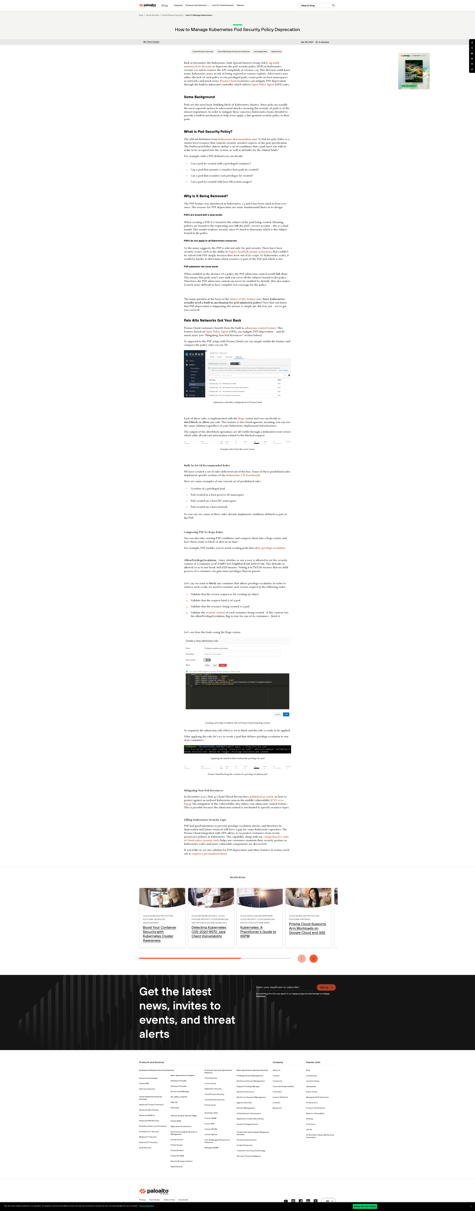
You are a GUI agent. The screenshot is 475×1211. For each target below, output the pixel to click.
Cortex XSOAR (211, 1129)
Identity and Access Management (251, 1081)
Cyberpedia (311, 1086)
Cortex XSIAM (210, 1118)
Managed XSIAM (211, 1148)
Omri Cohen (153, 41)
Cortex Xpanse (211, 1134)
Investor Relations (280, 1097)
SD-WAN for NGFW (179, 1097)
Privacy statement (146, 1206)
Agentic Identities (244, 1103)
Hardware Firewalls (179, 1081)
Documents (183, 1200)
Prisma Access (177, 1145)
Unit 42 (309, 1130)
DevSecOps (159, 919)
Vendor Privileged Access (247, 1124)
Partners (240, 5)
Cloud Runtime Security (214, 1100)
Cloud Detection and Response (256, 915)
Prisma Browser (177, 1150)
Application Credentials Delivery (250, 1119)
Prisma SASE (176, 1121)
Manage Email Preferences (317, 1097)
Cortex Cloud (210, 1083)
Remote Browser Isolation (182, 1161)
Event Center (312, 1092)
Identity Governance (245, 1092)
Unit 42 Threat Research (223, 5)
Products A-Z (312, 1103)
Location (276, 1103)
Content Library (312, 1081)
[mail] (472, 64)
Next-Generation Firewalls (183, 1075)
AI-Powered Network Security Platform (156, 1070)
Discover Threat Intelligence (249, 1156)
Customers (277, 1092)
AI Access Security (147, 1089)
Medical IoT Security (147, 1137)
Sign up (324, 987)
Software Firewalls (179, 1086)
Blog (141, 15)
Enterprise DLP (177, 1140)
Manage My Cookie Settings (365, 1206)
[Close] (471, 1206)
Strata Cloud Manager (180, 1091)
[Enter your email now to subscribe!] (285, 988)
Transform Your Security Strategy (251, 1151)
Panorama (175, 1108)
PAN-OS (174, 1102)
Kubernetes (276, 51)
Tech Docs (310, 1124)
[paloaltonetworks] (147, 5)
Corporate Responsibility (283, 1086)
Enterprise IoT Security (149, 1132)
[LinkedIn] (472, 53)
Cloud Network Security (204, 915)
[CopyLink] (472, 69)
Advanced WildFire (147, 1115)
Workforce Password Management (251, 1097)
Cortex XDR (209, 1124)
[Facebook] (472, 43)
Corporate (178, 5)
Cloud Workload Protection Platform (233, 51)
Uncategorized (260, 51)
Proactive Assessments (247, 1140)
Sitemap (309, 1119)
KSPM (266, 922)
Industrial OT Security (148, 1142)
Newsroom (277, 1108)
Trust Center (154, 1200)
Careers (276, 1076)
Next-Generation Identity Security (252, 1070)
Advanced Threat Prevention (151, 1105)
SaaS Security (145, 1148)
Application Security (213, 1089)
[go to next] (314, 959)
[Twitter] (472, 48)
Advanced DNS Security (149, 1121)
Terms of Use (298, 994)
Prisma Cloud (210, 1105)
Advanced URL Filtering (148, 1110)
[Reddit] (472, 59)
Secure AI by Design (148, 1078)
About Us (276, 1070)
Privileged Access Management (250, 1076)
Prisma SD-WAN (177, 1156)
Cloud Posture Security (172, 15)
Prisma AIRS (144, 1083)
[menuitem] (178, 5)
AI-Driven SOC (211, 1113)
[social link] (286, 1201)
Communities (311, 1076)
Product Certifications (315, 1108)
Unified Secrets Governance (249, 1113)
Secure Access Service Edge (184, 1116)
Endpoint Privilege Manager (248, 1086)
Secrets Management (246, 1108)
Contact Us (277, 1081)
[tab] (190, 958)
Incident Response (244, 1145)
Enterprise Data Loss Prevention (153, 1126)
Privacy (142, 1200)
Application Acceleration (181, 1126)
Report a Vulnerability (315, 1113)
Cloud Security (152, 15)
